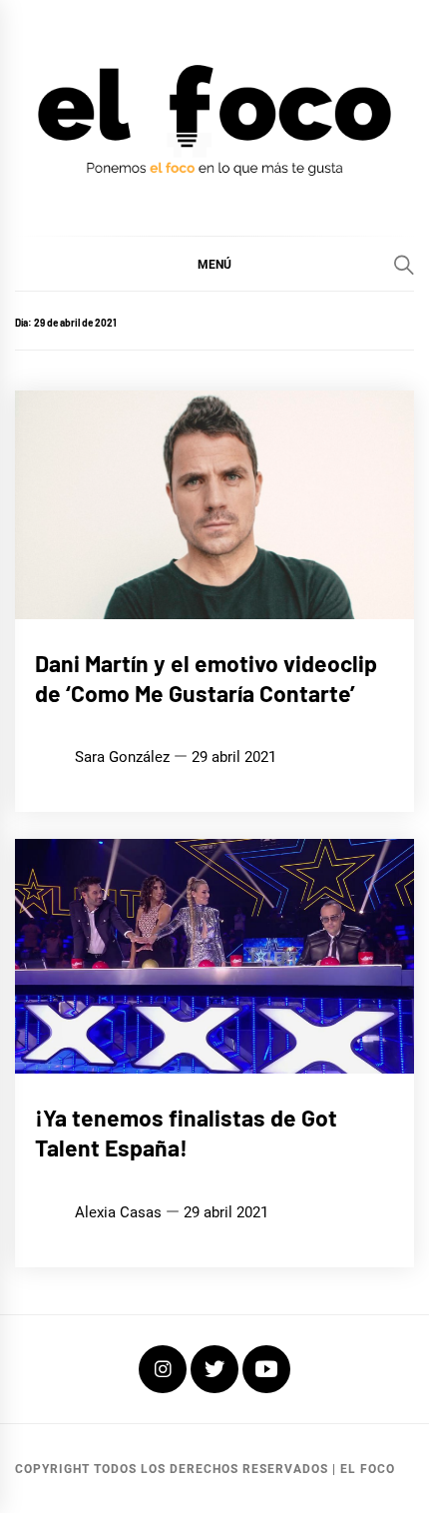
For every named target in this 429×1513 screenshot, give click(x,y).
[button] (214, 264)
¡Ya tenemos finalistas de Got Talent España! (186, 1132)
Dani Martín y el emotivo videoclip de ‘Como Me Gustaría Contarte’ (206, 678)
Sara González (122, 757)
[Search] (404, 265)
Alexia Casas (118, 1212)
